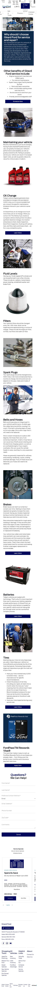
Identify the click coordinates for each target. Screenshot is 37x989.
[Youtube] (10, 943)
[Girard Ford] (8, 6)
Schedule (10, 898)
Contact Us (9, 928)
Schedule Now (18, 101)
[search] (18, 7)
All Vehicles (13, 952)
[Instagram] (7, 943)
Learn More (18, 233)
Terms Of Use (11, 985)
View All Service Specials (17, 851)
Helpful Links (21, 952)
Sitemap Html (20, 985)
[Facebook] (3, 943)
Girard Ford (3, 985)
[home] (15, 7)
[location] (17, 7)
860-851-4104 (14, 3)
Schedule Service (17, 853)
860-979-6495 (10, 934)
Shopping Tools (6, 952)
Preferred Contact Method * (11, 796)
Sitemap (15, 985)
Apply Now (18, 765)
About (29, 951)
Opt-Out (29, 985)
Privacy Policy (7, 985)
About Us (29, 957)
